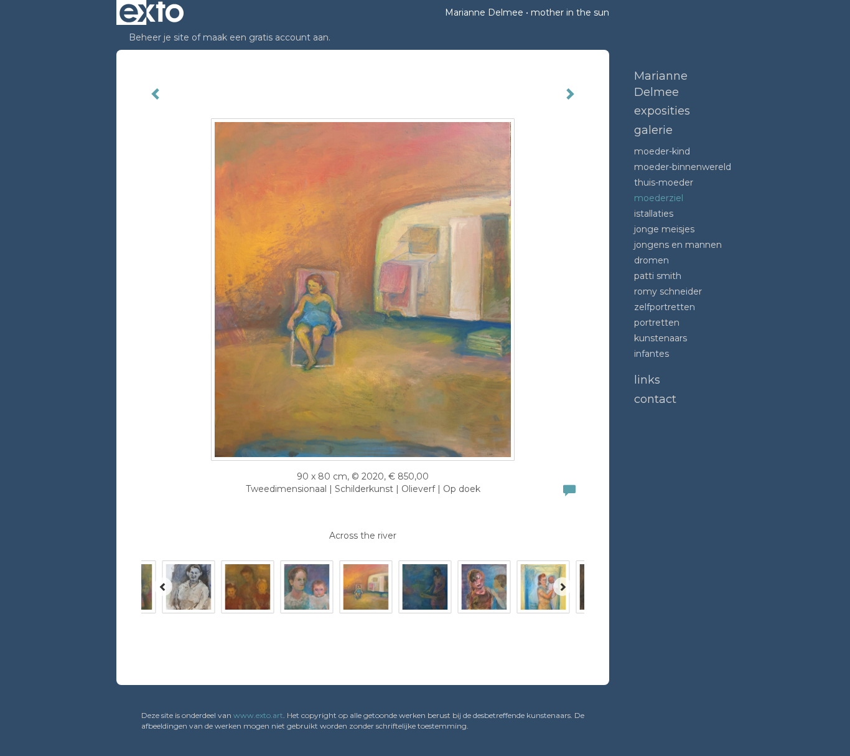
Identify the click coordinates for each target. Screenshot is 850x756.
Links (647, 380)
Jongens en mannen (678, 244)
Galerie (653, 130)
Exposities (662, 111)
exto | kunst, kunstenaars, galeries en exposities (151, 12)
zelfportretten (664, 307)
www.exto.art (258, 715)
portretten (657, 322)
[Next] (562, 586)
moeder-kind (662, 151)
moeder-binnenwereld (682, 166)
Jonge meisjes (664, 229)
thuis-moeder (663, 182)
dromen (651, 260)
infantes (651, 353)
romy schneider (668, 291)
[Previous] (163, 586)
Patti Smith (657, 275)
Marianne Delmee (484, 12)
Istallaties (653, 213)
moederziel (658, 198)
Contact (655, 399)
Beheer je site (159, 37)
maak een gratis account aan (266, 37)
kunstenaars (660, 338)
